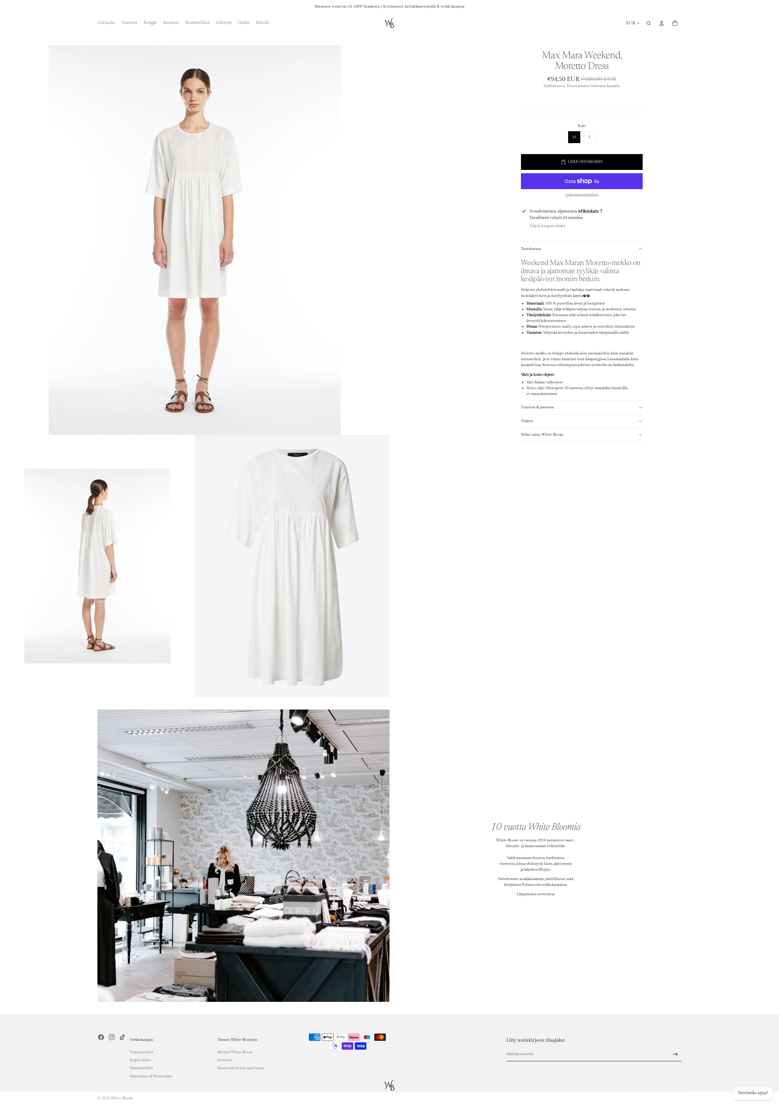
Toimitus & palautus (537, 407)
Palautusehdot (141, 1068)
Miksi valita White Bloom (542, 434)
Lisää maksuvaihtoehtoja (582, 194)
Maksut (527, 421)
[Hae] (648, 23)
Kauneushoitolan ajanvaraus (241, 1068)
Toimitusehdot (141, 1052)
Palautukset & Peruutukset (151, 1076)
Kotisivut (225, 1060)
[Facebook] (101, 1037)
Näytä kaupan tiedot (547, 226)
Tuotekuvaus (531, 249)
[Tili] (661, 23)
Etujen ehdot (140, 1060)
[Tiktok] (122, 1037)
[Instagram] (111, 1037)
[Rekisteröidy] (675, 1054)
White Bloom (122, 1098)
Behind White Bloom (235, 1052)
